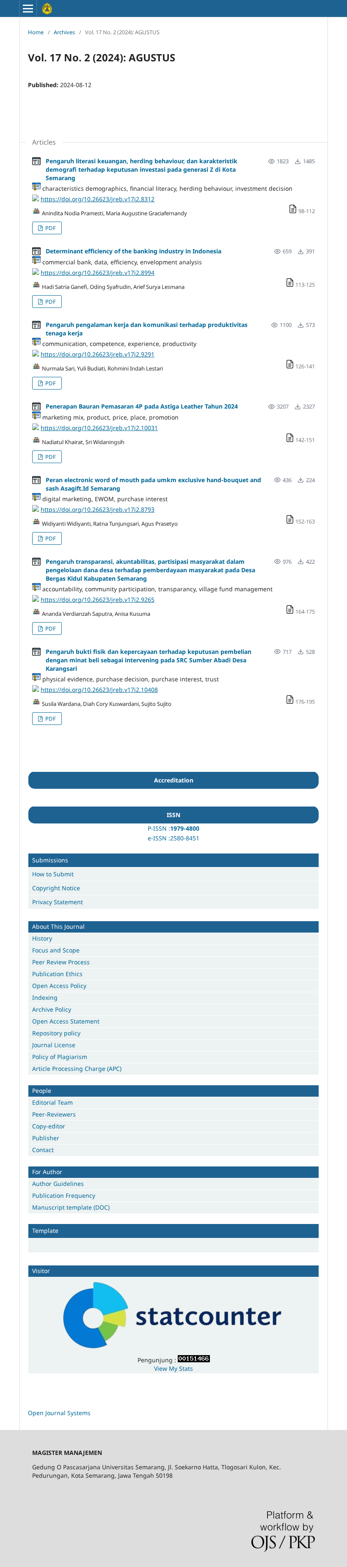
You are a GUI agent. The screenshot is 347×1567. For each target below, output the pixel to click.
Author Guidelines (58, 1184)
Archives (64, 32)
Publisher (45, 1138)
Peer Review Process (61, 962)
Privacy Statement (57, 902)
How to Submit (53, 874)
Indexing (45, 997)
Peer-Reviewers (54, 1114)
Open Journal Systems (59, 1413)
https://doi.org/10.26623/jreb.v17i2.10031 (99, 428)
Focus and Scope (56, 950)
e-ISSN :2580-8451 (173, 838)
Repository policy (56, 1033)
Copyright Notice (56, 888)
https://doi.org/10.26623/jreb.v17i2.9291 (97, 354)
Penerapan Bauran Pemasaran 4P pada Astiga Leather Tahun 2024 (142, 406)
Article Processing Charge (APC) (76, 1069)
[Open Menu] (27, 8)
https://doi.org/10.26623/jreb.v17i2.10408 (99, 690)
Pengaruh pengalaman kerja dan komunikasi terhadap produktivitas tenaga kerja (147, 329)
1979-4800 (184, 828)
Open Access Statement (65, 1021)
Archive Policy (51, 1009)
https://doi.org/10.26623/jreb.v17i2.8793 (97, 509)
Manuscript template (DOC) (71, 1207)
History (42, 938)
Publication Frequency (63, 1195)
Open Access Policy (59, 986)
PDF (50, 228)
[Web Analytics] (194, 1360)
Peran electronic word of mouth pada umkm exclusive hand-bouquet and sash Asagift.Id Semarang (153, 484)
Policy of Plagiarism (59, 1057)
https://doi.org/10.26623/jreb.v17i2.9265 (97, 600)
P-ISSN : (159, 828)
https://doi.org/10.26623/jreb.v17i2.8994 (97, 273)
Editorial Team (52, 1102)
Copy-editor (48, 1126)
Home (36, 32)
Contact (43, 1150)
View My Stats (173, 1368)
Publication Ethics (57, 974)
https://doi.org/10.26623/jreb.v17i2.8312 (97, 199)
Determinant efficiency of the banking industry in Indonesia (133, 251)
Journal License (53, 1045)
